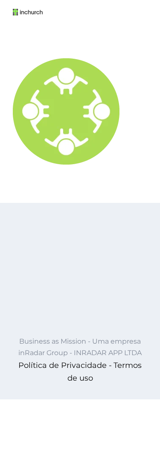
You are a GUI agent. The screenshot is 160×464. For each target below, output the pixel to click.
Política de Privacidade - (65, 365)
